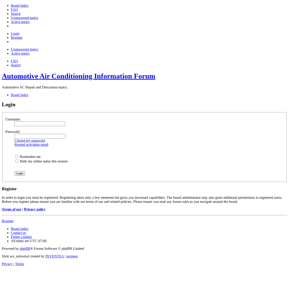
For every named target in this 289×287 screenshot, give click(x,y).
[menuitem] (19, 5)
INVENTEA (54, 256)
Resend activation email (31, 144)
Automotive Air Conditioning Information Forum (78, 76)
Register (8, 221)
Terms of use (11, 209)
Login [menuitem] (15, 33)
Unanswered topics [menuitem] (24, 49)
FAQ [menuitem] (14, 61)
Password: (12, 132)
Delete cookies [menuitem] (21, 237)
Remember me (30, 157)
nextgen (72, 256)
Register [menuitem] (17, 37)
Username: (13, 119)
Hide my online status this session (43, 161)
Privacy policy (35, 209)
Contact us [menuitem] (18, 233)
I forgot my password (29, 140)
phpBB (25, 248)
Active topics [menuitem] (20, 53)
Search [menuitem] (16, 65)
